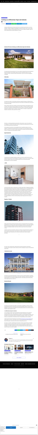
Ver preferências (31, 427)
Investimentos (12, 1)
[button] (36, 425)
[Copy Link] (2, 39)
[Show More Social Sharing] (28, 23)
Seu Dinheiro (28, 1)
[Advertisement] (19, 12)
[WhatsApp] (2, 31)
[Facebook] (2, 29)
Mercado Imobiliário (17, 1)
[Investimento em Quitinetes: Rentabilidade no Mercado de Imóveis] (19, 347)
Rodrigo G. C (5, 21)
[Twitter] (2, 34)
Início (3, 1)
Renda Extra (22, 1)
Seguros (25, 1)
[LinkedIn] (2, 36)
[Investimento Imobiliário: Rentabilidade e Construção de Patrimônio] (8, 347)
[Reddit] (2, 37)
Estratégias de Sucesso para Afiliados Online (12, 334)
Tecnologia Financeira (34, 1)
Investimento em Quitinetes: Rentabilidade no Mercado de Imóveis (19, 353)
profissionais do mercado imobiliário (26, 318)
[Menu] (1, 1)
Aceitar (11, 427)
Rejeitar (21, 427)
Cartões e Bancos (7, 1)
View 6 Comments (19, 357)
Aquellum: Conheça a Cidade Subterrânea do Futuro (29, 352)
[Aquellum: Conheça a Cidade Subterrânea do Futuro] (29, 347)
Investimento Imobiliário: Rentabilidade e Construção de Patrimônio (8, 353)
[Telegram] (2, 32)
